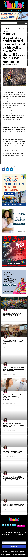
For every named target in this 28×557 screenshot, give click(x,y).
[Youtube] (10, 525)
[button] (26, 23)
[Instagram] (5, 525)
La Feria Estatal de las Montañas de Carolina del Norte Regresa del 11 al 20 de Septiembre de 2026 (13, 314)
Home (4, 28)
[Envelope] (15, 525)
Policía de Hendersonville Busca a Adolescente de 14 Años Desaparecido (13, 451)
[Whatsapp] (13, 525)
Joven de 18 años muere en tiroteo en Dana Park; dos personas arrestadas (14, 505)
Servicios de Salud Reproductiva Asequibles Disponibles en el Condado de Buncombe (13, 425)
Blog (7, 28)
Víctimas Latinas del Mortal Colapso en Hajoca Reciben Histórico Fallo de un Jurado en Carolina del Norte (13, 478)
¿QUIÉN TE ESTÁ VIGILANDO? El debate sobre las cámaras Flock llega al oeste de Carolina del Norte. (14, 369)
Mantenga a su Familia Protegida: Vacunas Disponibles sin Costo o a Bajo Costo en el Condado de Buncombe (12, 397)
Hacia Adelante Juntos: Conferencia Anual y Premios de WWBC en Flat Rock (13, 341)
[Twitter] (8, 525)
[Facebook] (3, 525)
